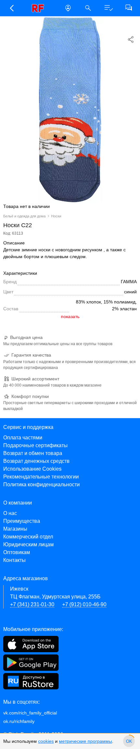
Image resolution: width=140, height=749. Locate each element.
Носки (56, 216)
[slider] (128, 741)
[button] (11, 8)
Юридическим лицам (28, 544)
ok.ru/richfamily (19, 721)
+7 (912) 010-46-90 (84, 604)
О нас (10, 513)
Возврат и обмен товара (32, 453)
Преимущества (21, 521)
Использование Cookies (32, 469)
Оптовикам (16, 552)
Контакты (14, 560)
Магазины (15, 529)
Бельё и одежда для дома (24, 216)
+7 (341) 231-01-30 (32, 604)
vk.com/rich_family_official (30, 712)
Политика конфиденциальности (41, 484)
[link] (40, 8)
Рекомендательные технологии (41, 476)
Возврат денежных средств (36, 461)
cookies (46, 741)
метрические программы (85, 741)
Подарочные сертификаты (35, 445)
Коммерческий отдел (28, 536)
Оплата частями (22, 437)
